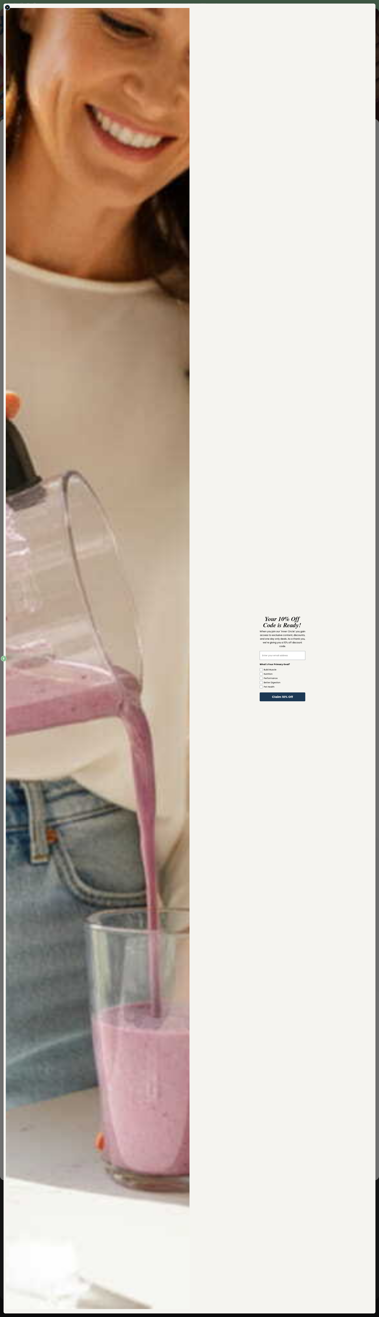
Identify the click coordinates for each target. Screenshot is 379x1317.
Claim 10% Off (282, 697)
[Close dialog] (7, 7)
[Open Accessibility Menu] (4, 659)
